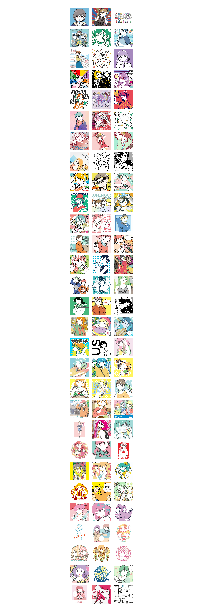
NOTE (194, 2)
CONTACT (199, 2)
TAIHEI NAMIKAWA (7, 2)
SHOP (189, 2)
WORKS (178, 2)
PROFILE (184, 2)
